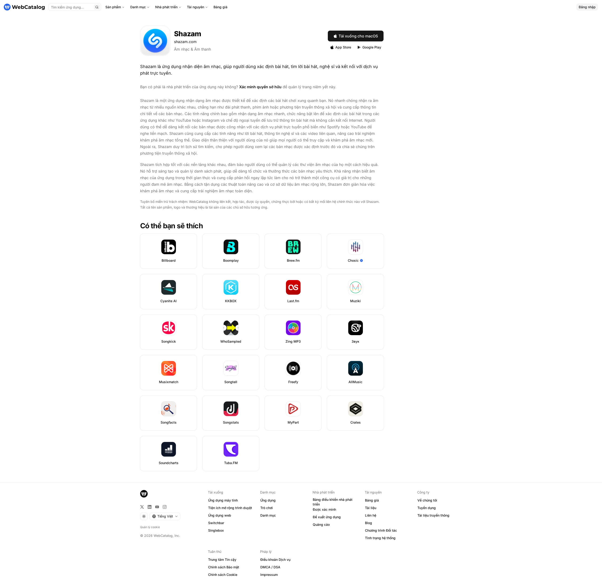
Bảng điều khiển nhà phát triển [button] (332, 502)
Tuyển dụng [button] (426, 508)
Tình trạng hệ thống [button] (380, 538)
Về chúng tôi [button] (427, 500)
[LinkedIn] (149, 507)
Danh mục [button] (268, 515)
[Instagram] (164, 507)
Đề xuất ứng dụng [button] (327, 517)
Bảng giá (220, 7)
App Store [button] (343, 47)
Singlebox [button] (216, 530)
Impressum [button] (269, 575)
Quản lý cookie (150, 527)
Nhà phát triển (166, 7)
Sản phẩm (113, 7)
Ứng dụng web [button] (219, 515)
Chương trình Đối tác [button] (381, 530)
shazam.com (185, 41)
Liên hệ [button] (370, 515)
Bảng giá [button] (372, 500)
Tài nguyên (195, 7)
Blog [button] (368, 523)
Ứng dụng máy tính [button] (223, 500)
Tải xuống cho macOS (358, 36)
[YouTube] (157, 507)
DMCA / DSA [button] (270, 567)
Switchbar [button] (216, 523)
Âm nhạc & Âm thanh (192, 49)
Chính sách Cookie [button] (222, 575)
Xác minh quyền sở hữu (260, 86)
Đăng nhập (587, 7)
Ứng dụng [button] (268, 500)
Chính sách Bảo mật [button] (223, 567)
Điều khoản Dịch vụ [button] (275, 560)
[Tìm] (97, 7)
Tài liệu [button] (370, 508)
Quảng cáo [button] (321, 524)
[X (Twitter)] (142, 507)
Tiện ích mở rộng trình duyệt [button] (230, 508)
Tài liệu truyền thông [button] (433, 515)
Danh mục (138, 7)
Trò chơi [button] (266, 508)
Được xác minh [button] (324, 509)
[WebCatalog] (144, 494)
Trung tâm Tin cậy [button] (222, 560)
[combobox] (165, 516)
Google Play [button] (371, 47)
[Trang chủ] (24, 7)
